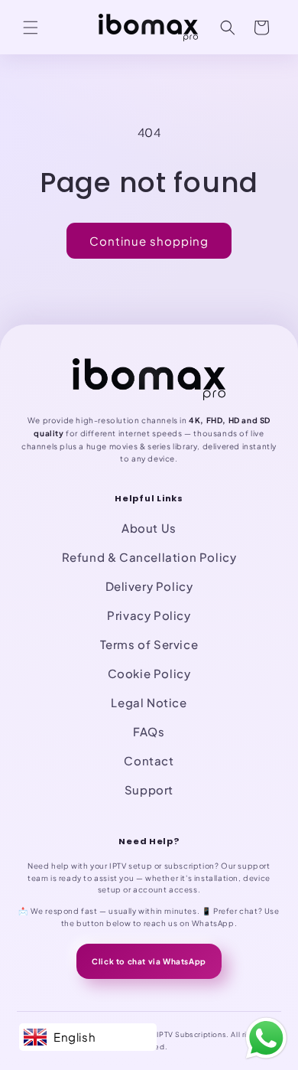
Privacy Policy (148, 615)
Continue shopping (149, 240)
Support (149, 789)
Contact (148, 760)
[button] (30, 27)
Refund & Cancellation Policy (149, 557)
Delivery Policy (149, 586)
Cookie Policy (149, 673)
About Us (149, 527)
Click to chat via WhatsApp (149, 961)
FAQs (148, 731)
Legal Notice (148, 702)
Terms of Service (149, 644)
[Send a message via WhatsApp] (266, 1038)
